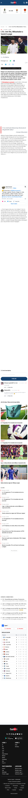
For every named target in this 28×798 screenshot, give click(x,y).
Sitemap (20, 789)
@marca (4, 197)
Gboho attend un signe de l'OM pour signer (13, 513)
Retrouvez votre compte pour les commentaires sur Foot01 (15, 783)
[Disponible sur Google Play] (9, 738)
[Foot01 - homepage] (14, 2)
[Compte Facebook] (9, 734)
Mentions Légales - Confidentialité (14, 779)
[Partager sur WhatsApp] (10, 61)
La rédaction (7, 785)
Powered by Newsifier (14, 793)
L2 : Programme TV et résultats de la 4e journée (13, 493)
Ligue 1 (3, 440)
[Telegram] (5, 64)
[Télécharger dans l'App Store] (18, 738)
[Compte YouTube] (17, 734)
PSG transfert (15, 785)
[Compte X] (7, 734)
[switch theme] (24, 3)
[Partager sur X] (2, 64)
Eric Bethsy (6, 57)
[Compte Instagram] (11, 734)
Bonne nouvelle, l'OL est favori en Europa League (13, 546)
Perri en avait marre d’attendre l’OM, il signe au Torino (14, 539)
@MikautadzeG (16, 190)
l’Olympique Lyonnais (8, 82)
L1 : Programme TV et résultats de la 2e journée (12, 500)
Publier (14, 378)
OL (1, 29)
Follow (14, 188)
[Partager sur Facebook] (14, 61)
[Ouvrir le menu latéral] (1, 2)
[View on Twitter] (25, 187)
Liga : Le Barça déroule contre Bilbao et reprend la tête (12, 507)
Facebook (14, 789)
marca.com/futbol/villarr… (15, 197)
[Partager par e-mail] (13, 64)
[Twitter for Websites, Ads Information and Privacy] (25, 199)
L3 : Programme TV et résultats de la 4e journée (13, 519)
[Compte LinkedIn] (13, 734)
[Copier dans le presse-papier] (9, 64)
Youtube (15, 787)
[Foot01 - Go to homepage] (14, 729)
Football (22, 785)
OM (2, 480)
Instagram (22, 787)
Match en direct (8, 787)
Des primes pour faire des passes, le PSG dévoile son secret (13, 532)
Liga (2, 460)
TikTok (8, 789)
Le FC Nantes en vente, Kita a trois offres (13, 525)
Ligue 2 (3, 420)
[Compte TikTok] (15, 734)
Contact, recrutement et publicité (14, 781)
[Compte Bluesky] (19, 734)
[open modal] (26, 2)
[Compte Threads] (21, 734)
